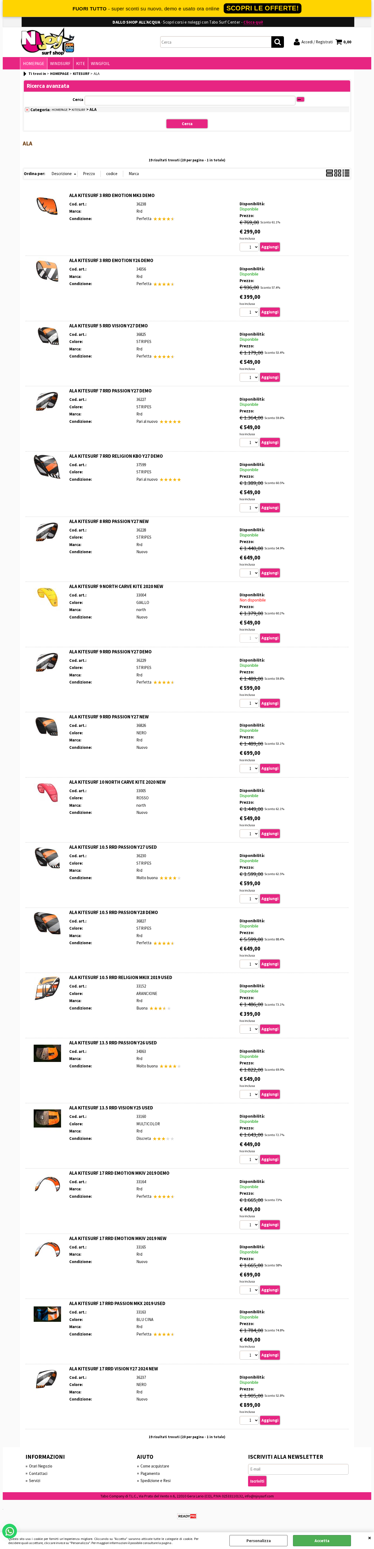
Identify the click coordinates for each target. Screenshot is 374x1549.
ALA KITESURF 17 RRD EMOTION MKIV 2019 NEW (117, 1238)
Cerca (78, 99)
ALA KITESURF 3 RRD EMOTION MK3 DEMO (112, 195)
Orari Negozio (40, 1466)
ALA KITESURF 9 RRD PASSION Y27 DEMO (110, 652)
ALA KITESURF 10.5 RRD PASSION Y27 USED (113, 847)
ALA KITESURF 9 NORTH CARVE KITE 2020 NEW (116, 586)
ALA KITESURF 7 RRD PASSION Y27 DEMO (110, 391)
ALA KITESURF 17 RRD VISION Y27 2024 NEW (113, 1369)
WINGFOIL (100, 63)
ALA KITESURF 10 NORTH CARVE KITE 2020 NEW (117, 782)
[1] (250, 248)
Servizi (34, 1480)
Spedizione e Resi (155, 1480)
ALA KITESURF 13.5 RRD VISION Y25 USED (111, 1108)
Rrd (139, 211)
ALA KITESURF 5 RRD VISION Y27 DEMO (108, 326)
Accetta (322, 1540)
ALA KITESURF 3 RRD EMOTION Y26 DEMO (111, 260)
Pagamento (150, 1473)
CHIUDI (369, 1537)
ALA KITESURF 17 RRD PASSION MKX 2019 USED (117, 1303)
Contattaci (38, 1473)
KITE (80, 63)
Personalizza (258, 1540)
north (141, 609)
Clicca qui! (253, 22)
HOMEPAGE (33, 63)
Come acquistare (154, 1466)
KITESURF (78, 110)
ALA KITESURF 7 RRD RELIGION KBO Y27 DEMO (116, 456)
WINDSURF (60, 63)
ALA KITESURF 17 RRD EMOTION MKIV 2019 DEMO (119, 1173)
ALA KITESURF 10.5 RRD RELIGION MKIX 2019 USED (120, 977)
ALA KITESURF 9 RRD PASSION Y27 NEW (109, 717)
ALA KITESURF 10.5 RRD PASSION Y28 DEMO (113, 912)
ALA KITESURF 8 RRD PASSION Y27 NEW (109, 521)
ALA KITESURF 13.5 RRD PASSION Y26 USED (113, 1043)
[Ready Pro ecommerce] (187, 1516)
